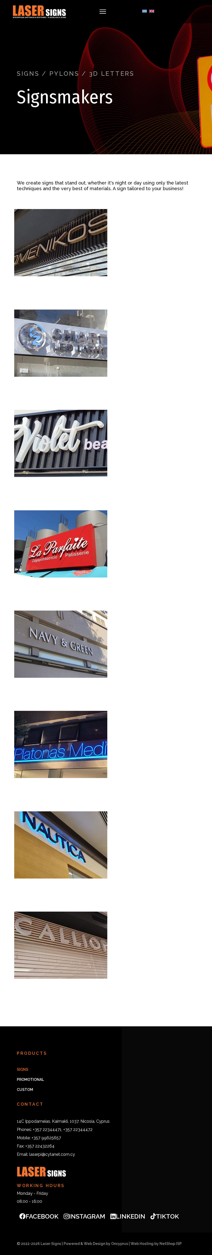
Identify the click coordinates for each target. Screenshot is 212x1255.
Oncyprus (119, 1244)
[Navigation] (103, 11)
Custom (25, 1090)
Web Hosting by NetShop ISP (156, 1244)
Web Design (94, 1244)
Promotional (30, 1079)
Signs (22, 1069)
